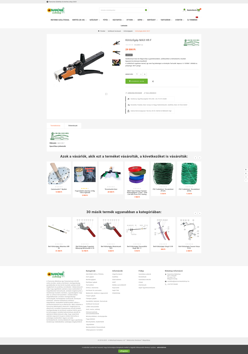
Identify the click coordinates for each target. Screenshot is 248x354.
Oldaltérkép (116, 293)
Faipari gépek (90, 296)
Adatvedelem (116, 279)
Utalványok (142, 285)
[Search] (146, 10)
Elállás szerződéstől (119, 285)
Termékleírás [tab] (55, 126)
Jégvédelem (90, 324)
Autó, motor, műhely (93, 309)
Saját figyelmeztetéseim (147, 287)
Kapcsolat (115, 287)
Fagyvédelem (90, 319)
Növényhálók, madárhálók (95, 322)
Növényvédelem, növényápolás (96, 316)
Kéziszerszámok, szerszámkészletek (92, 312)
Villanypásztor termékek (94, 330)
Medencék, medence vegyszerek (97, 293)
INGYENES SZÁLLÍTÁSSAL (95, 274)
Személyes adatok (145, 274)
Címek (141, 282)
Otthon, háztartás (92, 287)
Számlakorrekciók (145, 279)
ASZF (114, 282)
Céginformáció (117, 274)
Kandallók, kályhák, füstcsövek (96, 301)
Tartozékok (90, 285)
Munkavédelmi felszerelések (95, 327)
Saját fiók (115, 290)
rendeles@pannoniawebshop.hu (178, 281)
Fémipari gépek (91, 298)
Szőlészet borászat (92, 304)
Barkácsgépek (91, 279)
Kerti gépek (90, 277)
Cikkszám (53, 143)
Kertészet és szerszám (94, 290)
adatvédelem (161, 347)
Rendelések (142, 277)
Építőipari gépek (91, 282)
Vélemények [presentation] (73, 126)
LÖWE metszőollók (92, 306)
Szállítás (115, 277)
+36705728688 (172, 284)
